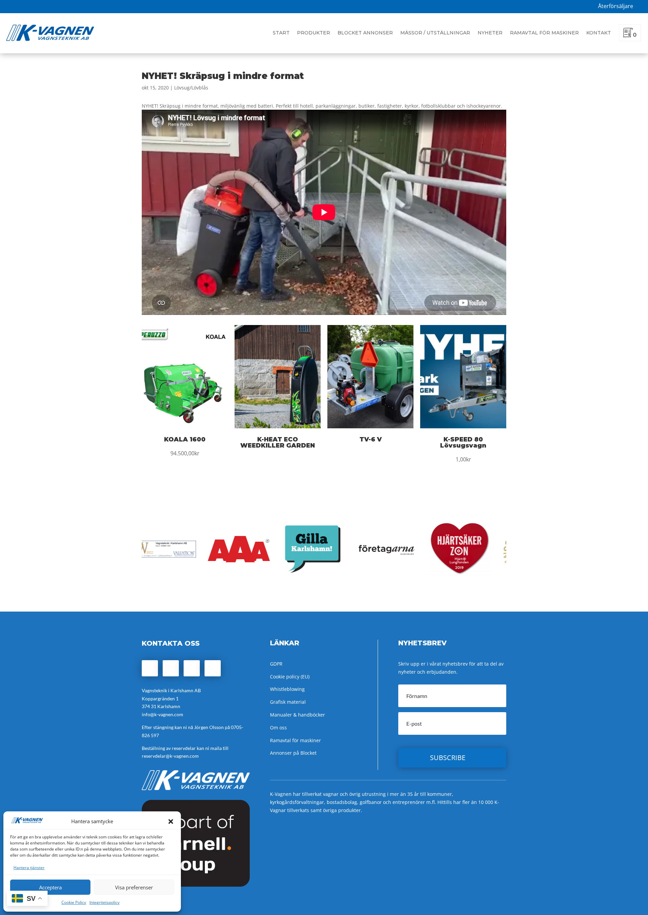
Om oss (278, 727)
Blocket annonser (365, 33)
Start (281, 33)
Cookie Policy (73, 902)
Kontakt (598, 33)
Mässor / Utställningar (435, 33)
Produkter (313, 33)
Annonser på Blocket (293, 753)
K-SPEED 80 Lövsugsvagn (463, 442)
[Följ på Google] (192, 668)
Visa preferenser (134, 887)
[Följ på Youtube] (213, 668)
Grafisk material (288, 702)
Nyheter (490, 33)
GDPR (276, 664)
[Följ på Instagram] (171, 668)
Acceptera (50, 887)
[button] (170, 821)
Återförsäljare (615, 6)
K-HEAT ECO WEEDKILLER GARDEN (277, 442)
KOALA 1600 (185, 439)
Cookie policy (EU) (289, 676)
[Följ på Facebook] (150, 668)
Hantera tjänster (29, 867)
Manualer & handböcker (297, 714)
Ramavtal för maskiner (544, 33)
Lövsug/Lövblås (191, 87)
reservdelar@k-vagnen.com (170, 756)
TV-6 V (370, 439)
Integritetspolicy (104, 902)
